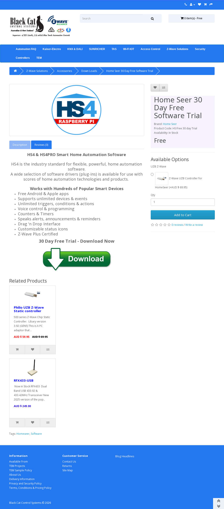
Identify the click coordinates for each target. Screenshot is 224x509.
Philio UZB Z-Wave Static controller (29, 309)
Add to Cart (182, 215)
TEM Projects (17, 466)
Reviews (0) (41, 145)
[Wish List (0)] (199, 4)
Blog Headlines (124, 456)
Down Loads (89, 71)
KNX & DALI (74, 49)
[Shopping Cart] (205, 4)
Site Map (67, 470)
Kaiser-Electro (52, 49)
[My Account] (192, 4)
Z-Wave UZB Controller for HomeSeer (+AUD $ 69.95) (178, 182)
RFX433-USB (23, 380)
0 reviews (177, 225)
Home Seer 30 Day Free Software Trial (129, 71)
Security (200, 49)
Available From (18, 461)
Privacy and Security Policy (25, 483)
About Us (15, 475)
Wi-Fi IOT (128, 49)
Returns (67, 466)
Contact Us (69, 461)
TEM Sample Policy (20, 470)
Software (36, 434)
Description (20, 145)
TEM (39, 57)
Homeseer (23, 434)
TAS (114, 49)
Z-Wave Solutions (177, 49)
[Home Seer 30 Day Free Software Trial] (76, 110)
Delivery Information (22, 479)
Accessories (64, 71)
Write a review (194, 225)
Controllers (23, 57)
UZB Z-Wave (158, 166)
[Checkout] (211, 4)
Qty (153, 195)
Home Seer (170, 124)
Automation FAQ (26, 49)
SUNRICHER (97, 49)
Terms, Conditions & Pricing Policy (30, 488)
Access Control (150, 49)
